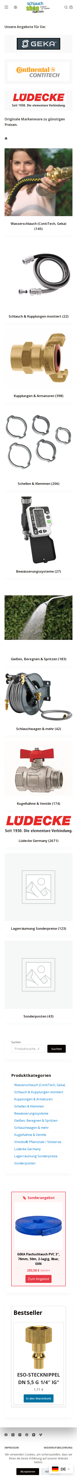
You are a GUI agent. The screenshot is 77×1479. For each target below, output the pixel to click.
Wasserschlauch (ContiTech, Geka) (39, 1085)
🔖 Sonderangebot (38, 1197)
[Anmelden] (15, 7)
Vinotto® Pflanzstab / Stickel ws (37, 1142)
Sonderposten (38, 1016)
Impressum (12, 1447)
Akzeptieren (27, 1471)
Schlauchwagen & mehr (38, 728)
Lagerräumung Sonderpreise (38, 928)
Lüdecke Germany (38, 840)
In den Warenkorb (38, 1398)
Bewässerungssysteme (38, 571)
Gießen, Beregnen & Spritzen (38, 659)
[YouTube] (33, 1434)
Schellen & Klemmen (38, 483)
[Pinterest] (26, 1434)
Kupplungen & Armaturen (38, 395)
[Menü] (6, 7)
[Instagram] (19, 1434)
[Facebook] (6, 1434)
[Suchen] (66, 7)
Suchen (16, 1042)
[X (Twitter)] (12, 1434)
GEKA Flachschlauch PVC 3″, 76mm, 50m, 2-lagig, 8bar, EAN (38, 1259)
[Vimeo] (40, 1434)
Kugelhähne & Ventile (38, 803)
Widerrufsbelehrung (58, 1447)
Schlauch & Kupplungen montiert (39, 316)
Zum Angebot (38, 1279)
